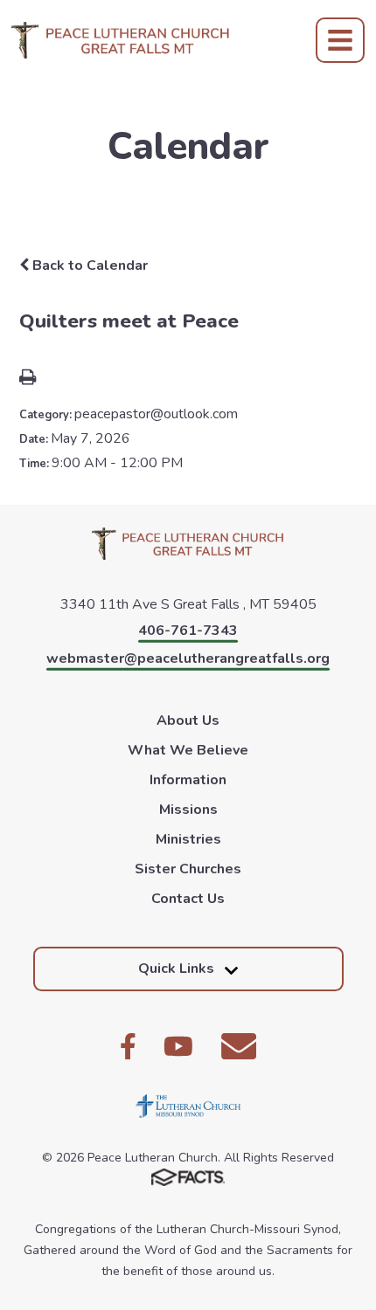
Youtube (178, 1046)
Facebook (128, 1046)
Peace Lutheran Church (120, 40)
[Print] (27, 379)
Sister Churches (188, 869)
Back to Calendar (88, 265)
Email (238, 1046)
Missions (188, 809)
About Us (188, 720)
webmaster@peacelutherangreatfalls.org (188, 658)
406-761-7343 (188, 630)
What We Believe (188, 750)
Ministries (188, 839)
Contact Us (188, 898)
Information (188, 779)
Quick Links (176, 968)
